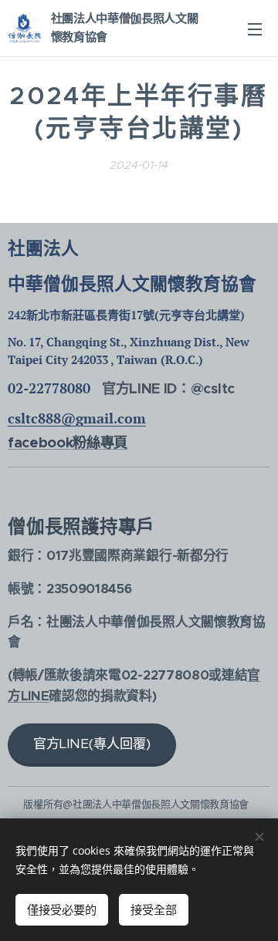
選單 (254, 28)
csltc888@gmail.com (77, 418)
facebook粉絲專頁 (67, 442)
